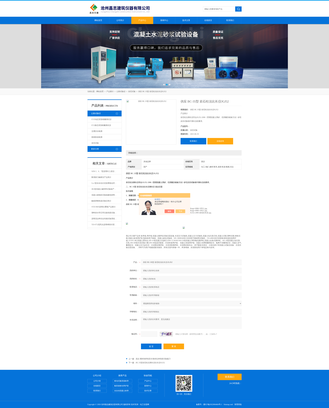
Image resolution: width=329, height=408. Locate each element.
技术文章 (186, 20)
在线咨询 (220, 141)
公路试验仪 (120, 91)
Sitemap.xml (228, 404)
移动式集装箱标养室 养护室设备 (123, 381)
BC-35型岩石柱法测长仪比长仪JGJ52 (150, 363)
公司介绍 (97, 381)
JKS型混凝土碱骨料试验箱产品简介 (106, 189)
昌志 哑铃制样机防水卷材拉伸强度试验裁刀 (153, 359)
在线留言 (208, 20)
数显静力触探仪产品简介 (101, 177)
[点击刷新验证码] (166, 334)
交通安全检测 (97, 131)
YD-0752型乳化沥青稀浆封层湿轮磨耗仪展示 (106, 225)
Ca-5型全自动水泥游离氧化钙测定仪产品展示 (106, 183)
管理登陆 (238, 404)
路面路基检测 (97, 137)
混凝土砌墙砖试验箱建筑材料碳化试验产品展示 (106, 195)
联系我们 (230, 20)
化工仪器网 (144, 404)
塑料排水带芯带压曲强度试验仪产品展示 (106, 213)
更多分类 (95, 149)
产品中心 (142, 20)
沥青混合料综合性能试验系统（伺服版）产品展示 (106, 219)
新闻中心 (164, 20)
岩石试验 (131, 91)
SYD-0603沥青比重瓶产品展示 (104, 207)
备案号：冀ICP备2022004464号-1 (209, 404)
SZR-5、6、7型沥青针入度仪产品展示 (106, 171)
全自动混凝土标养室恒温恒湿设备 (123, 391)
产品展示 (110, 91)
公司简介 (120, 20)
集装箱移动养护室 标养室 (123, 386)
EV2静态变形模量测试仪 (101, 125)
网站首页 (98, 20)
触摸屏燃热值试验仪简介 (101, 201)
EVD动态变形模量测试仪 (101, 119)
